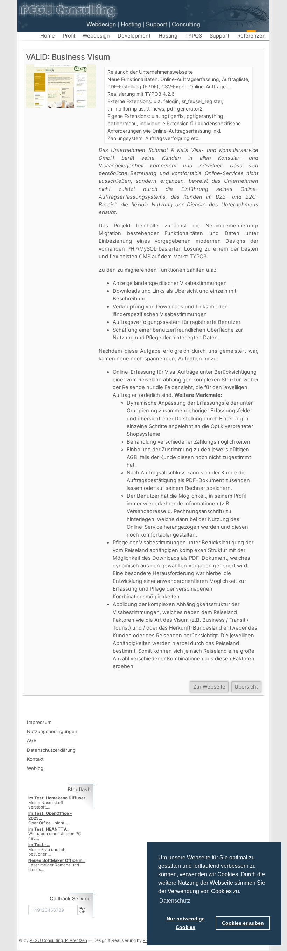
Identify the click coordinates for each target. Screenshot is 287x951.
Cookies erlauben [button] (243, 923)
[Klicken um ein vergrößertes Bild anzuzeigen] (61, 85)
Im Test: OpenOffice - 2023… (50, 815)
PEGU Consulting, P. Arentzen (58, 940)
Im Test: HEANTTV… (48, 829)
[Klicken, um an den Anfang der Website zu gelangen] (144, 10)
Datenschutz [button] (174, 901)
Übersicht (246, 687)
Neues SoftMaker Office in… (56, 860)
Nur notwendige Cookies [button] (186, 923)
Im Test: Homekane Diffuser (56, 798)
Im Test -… (39, 844)
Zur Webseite (209, 687)
